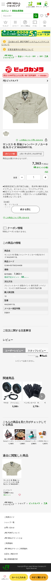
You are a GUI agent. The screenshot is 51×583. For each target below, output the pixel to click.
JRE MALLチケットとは (13, 538)
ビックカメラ (12, 80)
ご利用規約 (8, 543)
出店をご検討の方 (11, 554)
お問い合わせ (9, 528)
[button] (41, 396)
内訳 (46, 172)
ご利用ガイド (9, 517)
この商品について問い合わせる (31, 140)
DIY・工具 (44, 56)
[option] (25, 106)
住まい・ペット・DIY (27, 56)
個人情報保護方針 (11, 559)
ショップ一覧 (9, 522)
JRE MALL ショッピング (8, 56)
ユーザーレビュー (14, 351)
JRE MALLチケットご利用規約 (15, 549)
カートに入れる (19, 577)
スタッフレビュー (37, 351)
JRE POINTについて (12, 533)
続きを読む (25, 209)
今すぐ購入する (39, 577)
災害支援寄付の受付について (20, 49)
